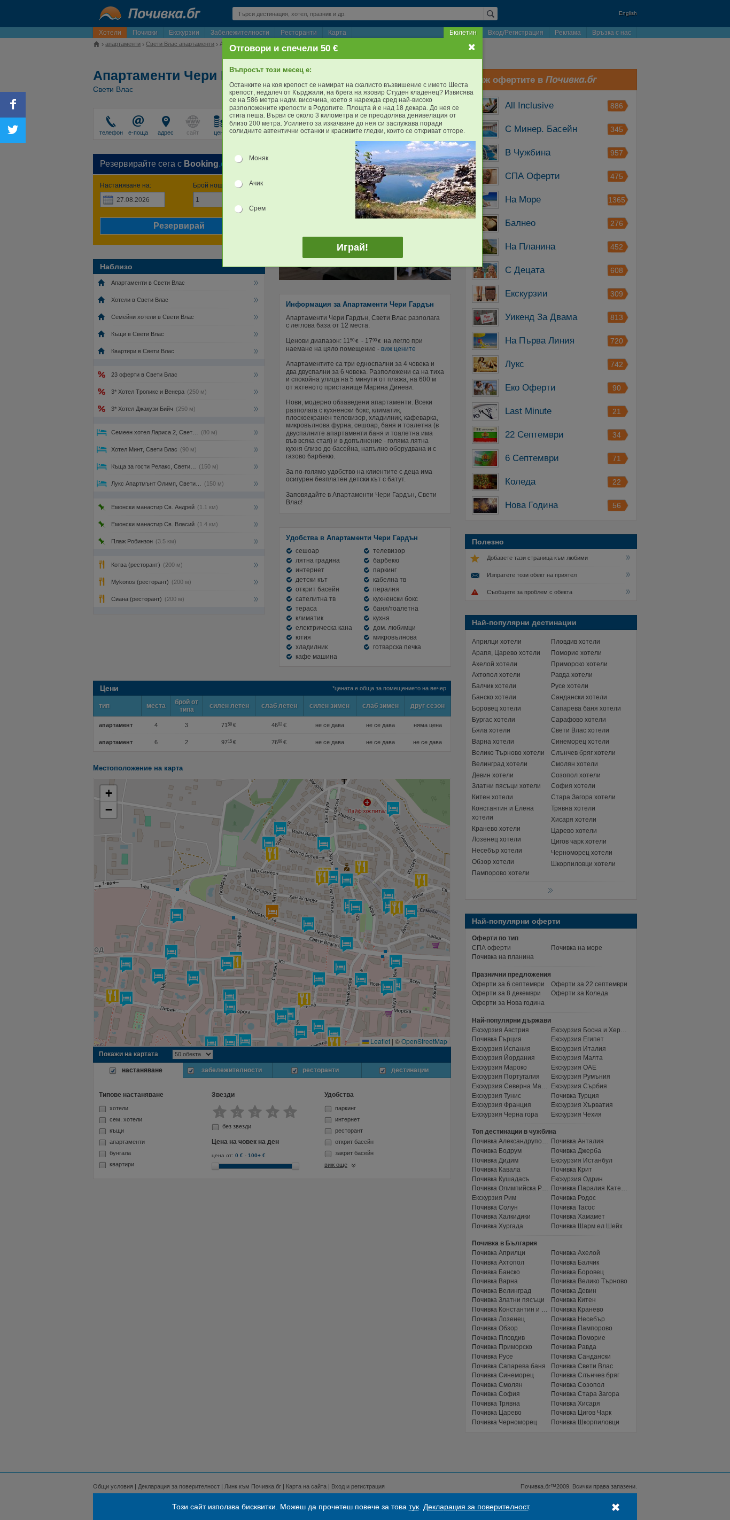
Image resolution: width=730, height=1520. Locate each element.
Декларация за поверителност (476, 1506)
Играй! (352, 247)
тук (414, 1506)
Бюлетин (463, 32)
